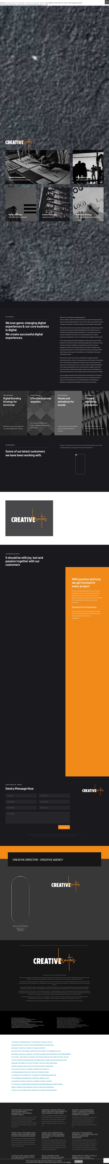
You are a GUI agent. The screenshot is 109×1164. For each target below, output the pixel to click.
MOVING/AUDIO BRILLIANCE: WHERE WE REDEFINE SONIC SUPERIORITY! (68, 1022)
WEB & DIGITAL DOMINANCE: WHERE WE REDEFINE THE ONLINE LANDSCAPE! (69, 1026)
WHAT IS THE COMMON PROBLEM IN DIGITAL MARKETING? (21, 1020)
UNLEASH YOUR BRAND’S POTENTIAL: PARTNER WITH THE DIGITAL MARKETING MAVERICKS (85, 1135)
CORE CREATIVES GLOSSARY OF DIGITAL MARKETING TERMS (66, 1027)
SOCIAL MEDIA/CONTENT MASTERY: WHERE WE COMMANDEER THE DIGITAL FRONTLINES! (71, 1024)
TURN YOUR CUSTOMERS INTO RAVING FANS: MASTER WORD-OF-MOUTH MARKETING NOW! (23, 1134)
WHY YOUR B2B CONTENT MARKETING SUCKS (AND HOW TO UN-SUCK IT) (23, 1019)
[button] (107, 2)
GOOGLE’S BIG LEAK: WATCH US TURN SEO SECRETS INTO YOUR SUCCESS (23, 1157)
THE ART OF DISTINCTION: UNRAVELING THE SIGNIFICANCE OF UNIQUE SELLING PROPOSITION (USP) (39, 1060)
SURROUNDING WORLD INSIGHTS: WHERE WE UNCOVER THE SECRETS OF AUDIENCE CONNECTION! (73, 1025)
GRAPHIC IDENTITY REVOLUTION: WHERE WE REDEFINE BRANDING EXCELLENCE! (70, 1020)
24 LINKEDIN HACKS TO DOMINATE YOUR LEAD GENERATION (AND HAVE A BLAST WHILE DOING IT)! (27, 1025)
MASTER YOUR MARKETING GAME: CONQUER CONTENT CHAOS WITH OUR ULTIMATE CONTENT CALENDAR (83, 1112)
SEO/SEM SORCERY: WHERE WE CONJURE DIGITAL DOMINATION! (67, 1023)
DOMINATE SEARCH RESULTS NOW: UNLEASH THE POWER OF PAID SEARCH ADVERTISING (54, 1111)
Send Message (63, 827)
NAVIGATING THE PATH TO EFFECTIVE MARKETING (19, 1023)
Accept (78, 1161)
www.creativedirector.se (63, 834)
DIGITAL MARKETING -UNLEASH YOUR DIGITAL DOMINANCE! (66, 1017)
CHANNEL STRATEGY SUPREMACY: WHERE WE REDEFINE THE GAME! (68, 1019)
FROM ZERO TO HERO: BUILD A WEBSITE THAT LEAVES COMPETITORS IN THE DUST (84, 1157)
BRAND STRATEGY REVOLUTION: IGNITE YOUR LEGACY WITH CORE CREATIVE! (69, 1018)
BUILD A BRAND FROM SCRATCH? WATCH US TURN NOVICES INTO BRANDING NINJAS (53, 1158)
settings (69, 1162)
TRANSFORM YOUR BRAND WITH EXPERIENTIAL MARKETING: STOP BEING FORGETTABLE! (22, 1112)
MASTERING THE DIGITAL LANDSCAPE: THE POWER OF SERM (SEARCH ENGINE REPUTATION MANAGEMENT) (41, 1054)
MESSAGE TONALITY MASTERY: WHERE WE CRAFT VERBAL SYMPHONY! (68, 1021)
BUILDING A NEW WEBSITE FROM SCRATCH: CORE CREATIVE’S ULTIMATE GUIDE (24, 1026)
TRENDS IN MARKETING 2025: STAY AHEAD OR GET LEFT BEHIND (22, 1027)
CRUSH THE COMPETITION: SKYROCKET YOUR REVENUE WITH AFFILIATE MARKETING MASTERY (53, 1135)
